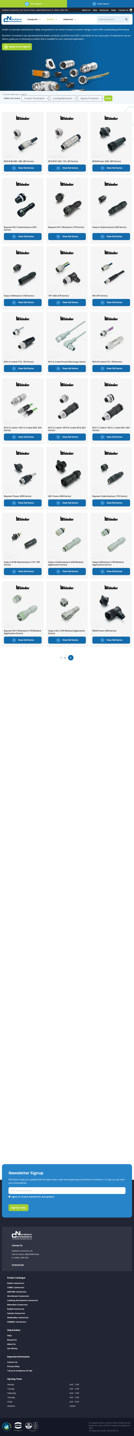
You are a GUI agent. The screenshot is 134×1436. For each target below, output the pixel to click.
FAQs (95, 10)
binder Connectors (15, 1283)
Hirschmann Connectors (18, 1296)
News (113, 10)
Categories (32, 19)
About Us (86, 10)
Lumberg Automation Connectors (22, 1300)
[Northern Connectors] (13, 19)
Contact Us (123, 10)
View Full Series (26, 167)
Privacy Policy (13, 1366)
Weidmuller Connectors (18, 1317)
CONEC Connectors (15, 1287)
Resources (104, 10)
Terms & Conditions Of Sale (19, 1370)
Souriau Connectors (16, 1313)
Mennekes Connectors (17, 1304)
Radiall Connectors (15, 1309)
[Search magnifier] (127, 19)
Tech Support (36, 3)
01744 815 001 (18, 1265)
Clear (108, 98)
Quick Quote (103, 3)
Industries (68, 19)
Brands (50, 19)
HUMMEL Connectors (16, 1322)
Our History (12, 1348)
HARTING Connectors (16, 1291)
